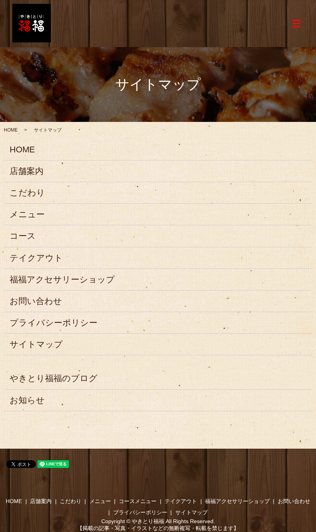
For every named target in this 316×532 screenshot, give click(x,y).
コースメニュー (137, 501)
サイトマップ (36, 344)
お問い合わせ (36, 301)
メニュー (27, 214)
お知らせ (27, 400)
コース (23, 236)
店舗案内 (27, 171)
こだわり (27, 193)
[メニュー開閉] (296, 23)
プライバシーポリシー (53, 323)
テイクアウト (36, 258)
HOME (11, 130)
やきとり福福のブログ (53, 378)
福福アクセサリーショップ (62, 279)
